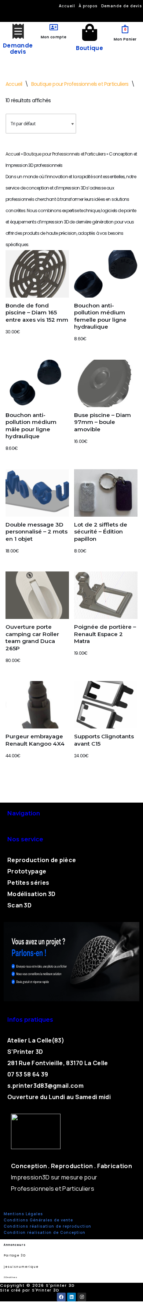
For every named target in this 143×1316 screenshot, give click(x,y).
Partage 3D (15, 1256)
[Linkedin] (71, 1297)
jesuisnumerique (21, 1267)
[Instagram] (81, 1297)
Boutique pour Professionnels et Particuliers (80, 84)
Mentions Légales (23, 1213)
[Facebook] (61, 1297)
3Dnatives (10, 1277)
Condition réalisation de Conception (44, 1232)
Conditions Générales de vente (38, 1220)
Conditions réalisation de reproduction (47, 1226)
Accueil (14, 84)
